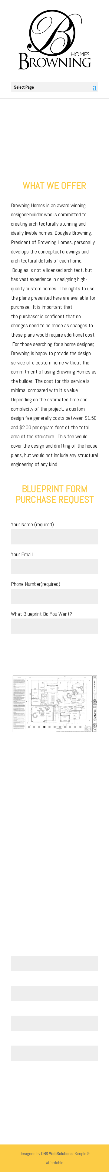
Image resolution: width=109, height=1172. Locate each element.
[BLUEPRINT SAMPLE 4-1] (54, 730)
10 (75, 727)
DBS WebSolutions (57, 1153)
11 (80, 727)
